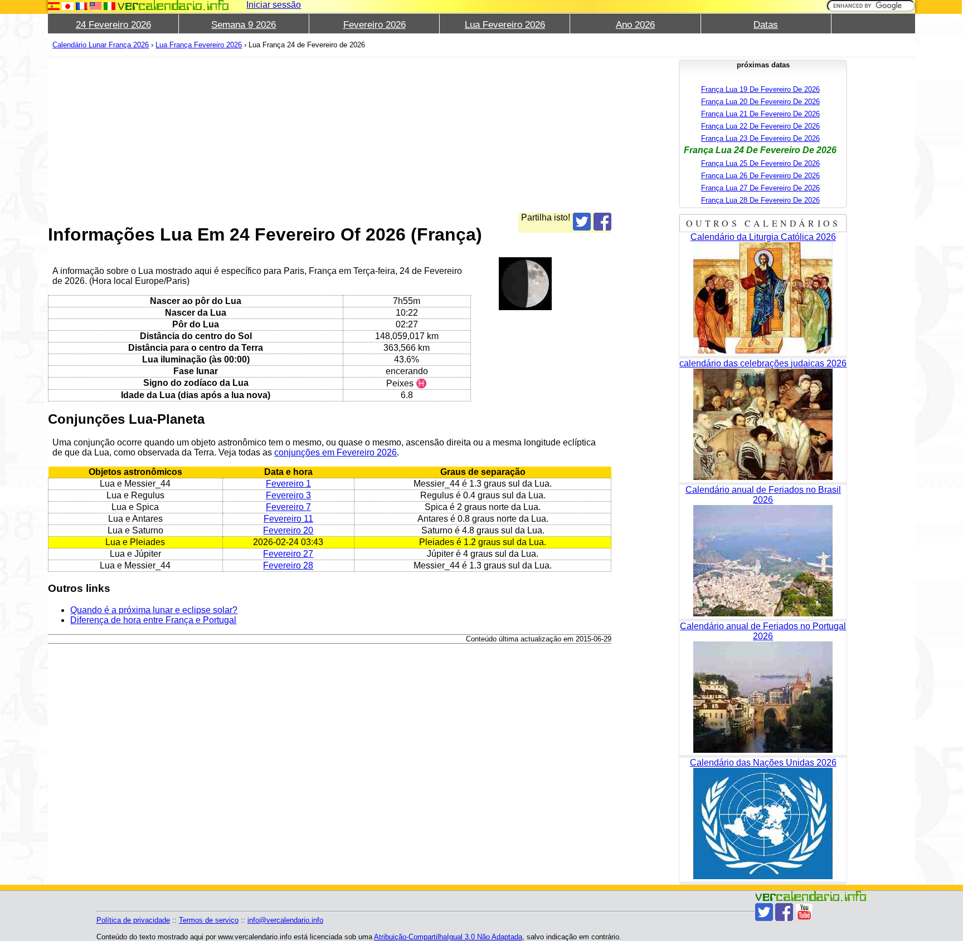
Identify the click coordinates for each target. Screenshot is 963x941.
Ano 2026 (635, 24)
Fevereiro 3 (288, 495)
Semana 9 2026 (243, 24)
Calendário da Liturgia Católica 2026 (763, 237)
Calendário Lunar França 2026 (100, 45)
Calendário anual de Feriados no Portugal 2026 (763, 631)
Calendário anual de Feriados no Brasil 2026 (763, 494)
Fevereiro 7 (288, 507)
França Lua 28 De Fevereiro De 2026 (760, 200)
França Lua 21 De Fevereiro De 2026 (760, 114)
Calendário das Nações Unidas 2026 (763, 762)
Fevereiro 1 (288, 483)
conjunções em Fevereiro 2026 (335, 452)
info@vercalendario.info (285, 920)
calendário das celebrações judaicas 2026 (763, 363)
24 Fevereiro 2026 (113, 24)
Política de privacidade (133, 920)
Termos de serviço (209, 920)
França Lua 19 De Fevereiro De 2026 (760, 89)
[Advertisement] (329, 135)
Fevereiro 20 (288, 530)
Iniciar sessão (273, 4)
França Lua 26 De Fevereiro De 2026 (760, 175)
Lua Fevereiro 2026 (505, 24)
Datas (765, 24)
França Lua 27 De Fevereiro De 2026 (760, 188)
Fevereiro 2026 (374, 24)
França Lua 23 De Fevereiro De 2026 (760, 138)
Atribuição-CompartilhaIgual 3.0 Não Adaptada (448, 937)
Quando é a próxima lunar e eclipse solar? (153, 610)
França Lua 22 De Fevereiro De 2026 (760, 126)
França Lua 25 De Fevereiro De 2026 (760, 163)
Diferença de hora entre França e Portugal (153, 620)
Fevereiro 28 (288, 565)
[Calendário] (173, 5)
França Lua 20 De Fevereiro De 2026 (760, 101)
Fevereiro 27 (288, 553)
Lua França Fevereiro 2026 (198, 45)
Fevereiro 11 (288, 518)
